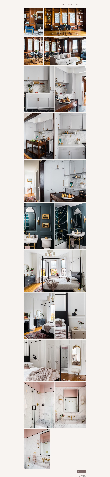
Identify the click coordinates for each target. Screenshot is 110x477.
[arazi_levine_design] (79, 476)
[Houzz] (83, 476)
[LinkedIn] (85, 476)
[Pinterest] (81, 476)
